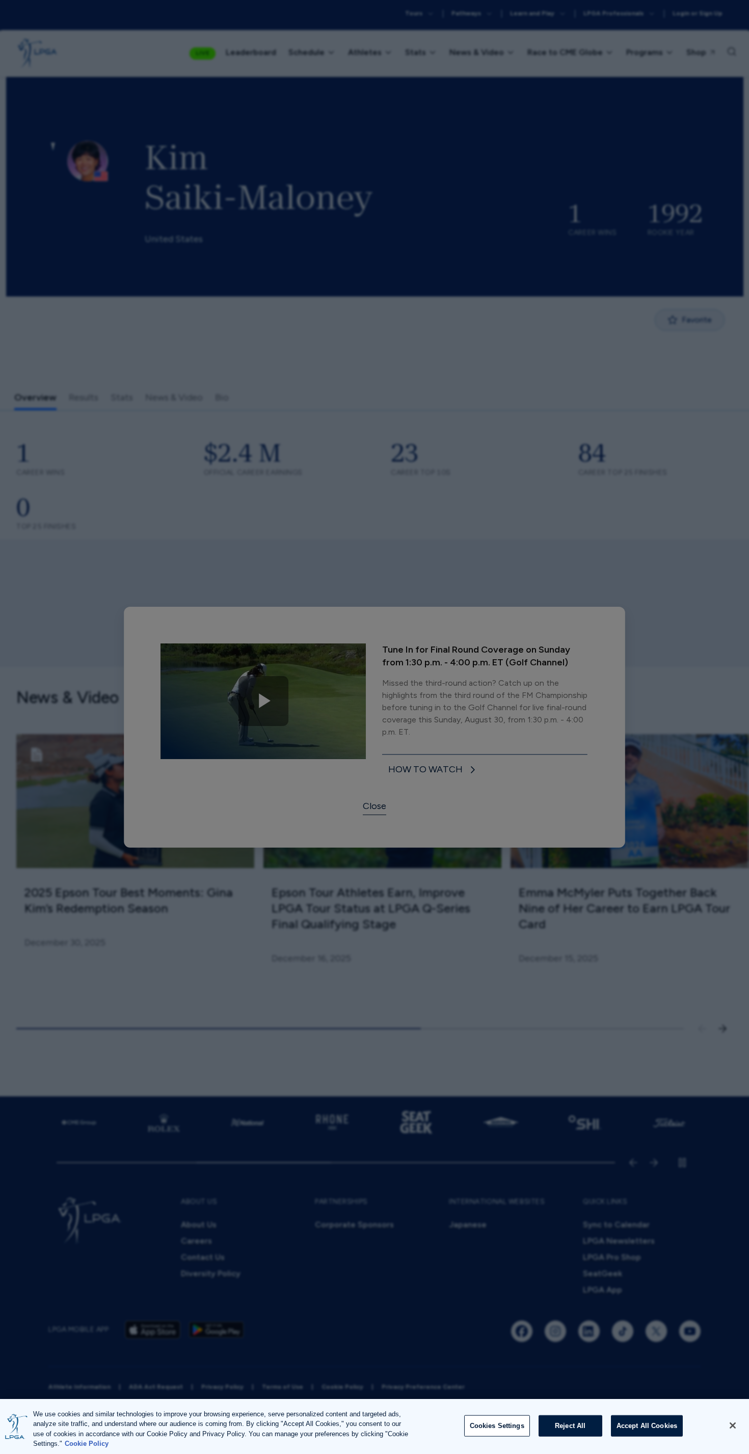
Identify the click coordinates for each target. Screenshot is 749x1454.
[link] (433, 770)
